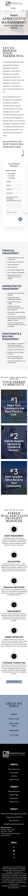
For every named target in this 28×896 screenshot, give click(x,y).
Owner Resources (14, 769)
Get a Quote (14, 681)
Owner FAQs (14, 772)
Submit (20, 219)
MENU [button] (14, 8)
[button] (14, 847)
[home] (14, 4)
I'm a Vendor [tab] (11, 178)
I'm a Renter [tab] (11, 175)
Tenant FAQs (14, 795)
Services (14, 776)
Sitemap (9, 872)
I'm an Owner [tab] (11, 173)
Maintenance (14, 798)
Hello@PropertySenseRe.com (14, 824)
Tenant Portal (14, 802)
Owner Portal (14, 779)
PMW (23, 870)
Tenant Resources (14, 791)
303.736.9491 (14, 820)
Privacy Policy (18, 872)
